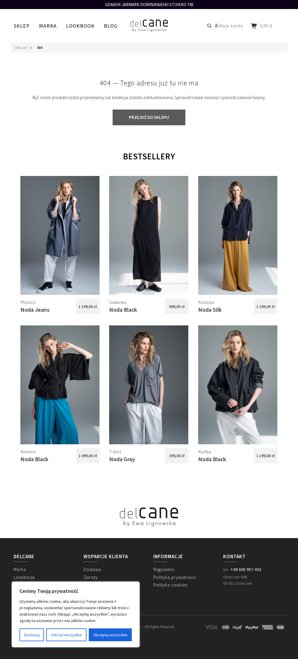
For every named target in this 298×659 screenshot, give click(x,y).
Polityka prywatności (174, 577)
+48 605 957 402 (245, 569)
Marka (48, 25)
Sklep (22, 25)
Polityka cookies (170, 585)
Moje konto (231, 26)
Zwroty (91, 577)
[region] (76, 614)
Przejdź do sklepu (149, 117)
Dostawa (92, 569)
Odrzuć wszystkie (66, 634)
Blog (111, 25)
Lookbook (80, 25)
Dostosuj (32, 634)
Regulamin (164, 569)
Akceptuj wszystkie (110, 634)
